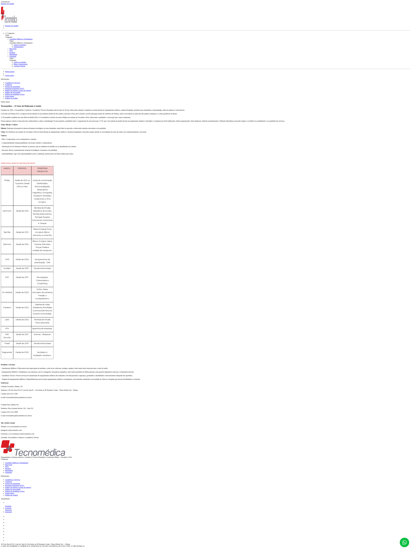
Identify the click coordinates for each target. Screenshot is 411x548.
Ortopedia (12, 56)
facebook (8, 506)
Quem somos (9, 75)
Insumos (12, 52)
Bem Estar (12, 49)
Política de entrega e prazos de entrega (18, 90)
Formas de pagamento (12, 87)
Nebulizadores (18, 47)
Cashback (8, 85)
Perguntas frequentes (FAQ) (14, 88)
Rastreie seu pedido (7, 4)
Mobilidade (13, 54)
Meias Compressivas (21, 64)
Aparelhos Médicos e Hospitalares (21, 39)
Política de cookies (11, 98)
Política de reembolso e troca (15, 94)
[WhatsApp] (404, 542)
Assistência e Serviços (12, 83)
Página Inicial (9, 72)
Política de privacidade (12, 92)
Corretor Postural (19, 66)
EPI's (11, 51)
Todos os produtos (20, 45)
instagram (8, 510)
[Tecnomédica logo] (9, 22)
